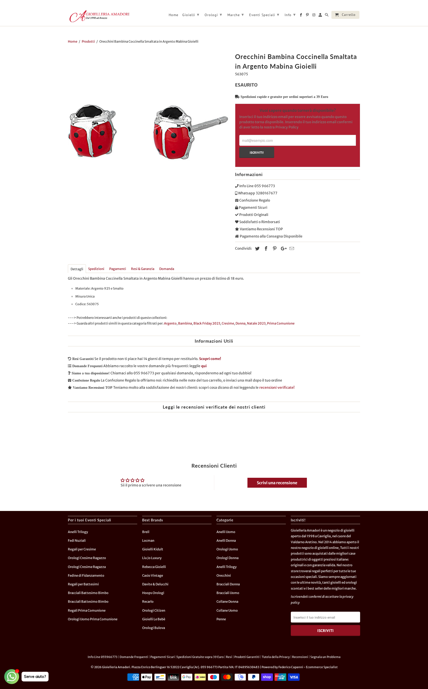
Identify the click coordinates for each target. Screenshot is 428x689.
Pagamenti (117, 269)
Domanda (166, 269)
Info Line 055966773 (102, 657)
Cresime (228, 323)
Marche (235, 14)
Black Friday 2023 (206, 323)
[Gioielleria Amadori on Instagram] (314, 16)
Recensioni (300, 657)
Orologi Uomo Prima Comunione (92, 619)
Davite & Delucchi (155, 584)
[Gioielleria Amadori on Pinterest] (308, 16)
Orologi (213, 14)
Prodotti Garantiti (247, 657)
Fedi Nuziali (77, 541)
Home (173, 15)
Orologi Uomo (227, 549)
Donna (240, 323)
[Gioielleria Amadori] (99, 16)
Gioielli (190, 14)
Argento (170, 323)
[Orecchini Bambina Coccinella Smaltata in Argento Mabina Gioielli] (149, 132)
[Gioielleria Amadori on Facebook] (301, 16)
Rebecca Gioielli (154, 567)
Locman (148, 541)
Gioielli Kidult (152, 549)
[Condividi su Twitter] (257, 248)
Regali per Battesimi (83, 584)
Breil (145, 532)
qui (204, 366)
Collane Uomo (227, 610)
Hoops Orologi (153, 593)
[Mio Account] (321, 16)
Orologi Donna (227, 558)
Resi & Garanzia (142, 269)
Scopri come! (210, 359)
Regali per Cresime (82, 549)
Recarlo (148, 601)
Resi (229, 657)
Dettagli (77, 269)
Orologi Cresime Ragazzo (87, 558)
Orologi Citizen (153, 610)
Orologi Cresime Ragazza (87, 567)
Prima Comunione (280, 323)
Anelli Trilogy (78, 532)
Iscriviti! (257, 152)
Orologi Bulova (153, 628)
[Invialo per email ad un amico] (291, 248)
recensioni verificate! (276, 387)
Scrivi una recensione (277, 482)
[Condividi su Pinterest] (274, 248)
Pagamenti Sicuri (162, 657)
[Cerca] (327, 16)
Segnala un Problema (325, 657)
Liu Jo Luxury (151, 558)
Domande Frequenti (134, 657)
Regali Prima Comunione (87, 610)
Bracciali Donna (228, 584)
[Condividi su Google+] (282, 248)
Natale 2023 (256, 323)
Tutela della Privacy (276, 657)
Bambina (185, 323)
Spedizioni (96, 269)
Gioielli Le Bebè (153, 619)
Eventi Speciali (264, 14)
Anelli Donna (226, 541)
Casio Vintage (152, 575)
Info (290, 14)
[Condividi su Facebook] (265, 248)
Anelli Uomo (225, 532)
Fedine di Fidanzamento (86, 575)
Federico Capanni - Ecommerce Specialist (308, 667)
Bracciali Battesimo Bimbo (88, 593)
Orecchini (223, 575)
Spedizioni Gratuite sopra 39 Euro (200, 657)
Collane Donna (227, 601)
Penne (221, 619)
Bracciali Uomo (227, 593)
